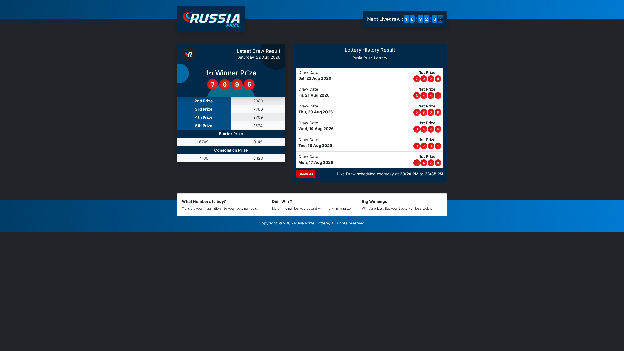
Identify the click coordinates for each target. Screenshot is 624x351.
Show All (306, 174)
